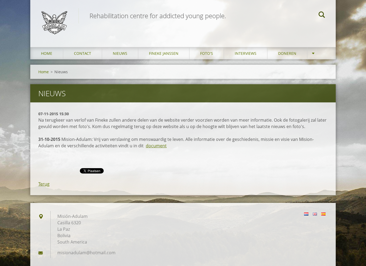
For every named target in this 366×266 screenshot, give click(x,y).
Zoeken (322, 15)
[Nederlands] (306, 214)
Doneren (287, 53)
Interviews (245, 53)
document (156, 146)
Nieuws (120, 53)
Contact (82, 53)
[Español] (323, 214)
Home (46, 53)
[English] (315, 214)
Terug (44, 184)
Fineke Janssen (163, 53)
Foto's (206, 53)
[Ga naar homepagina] (54, 18)
